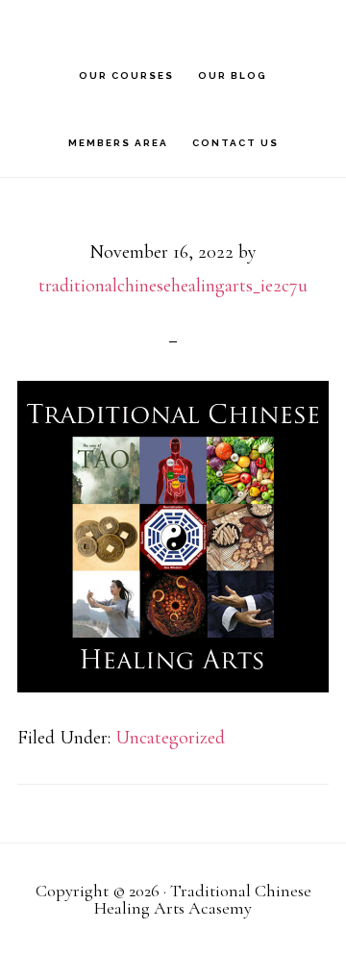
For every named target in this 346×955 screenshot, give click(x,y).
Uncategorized (170, 737)
